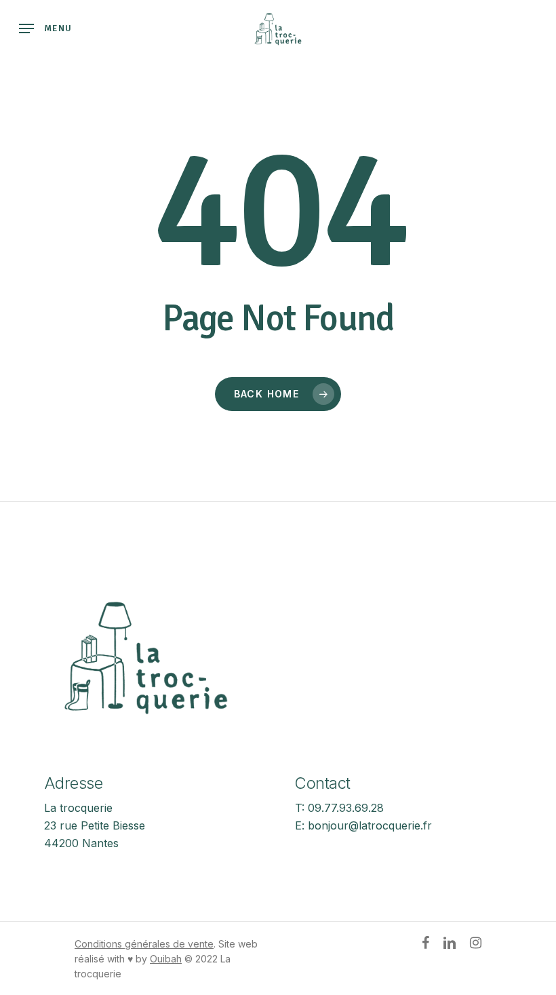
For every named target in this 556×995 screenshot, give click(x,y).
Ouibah (166, 958)
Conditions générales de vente (144, 944)
